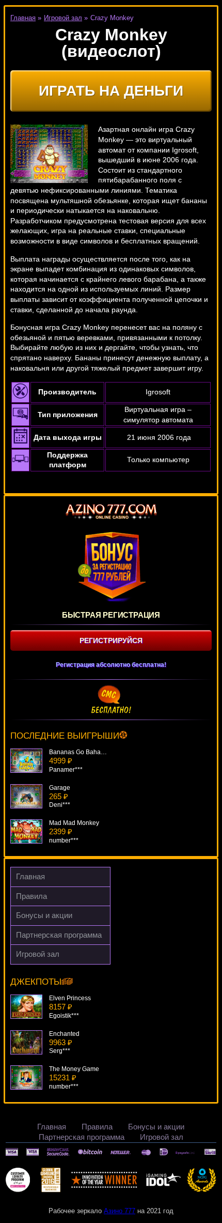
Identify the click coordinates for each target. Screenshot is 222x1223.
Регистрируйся (111, 640)
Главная (30, 876)
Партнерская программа (59, 934)
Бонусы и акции (44, 915)
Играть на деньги (111, 91)
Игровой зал (37, 954)
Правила (31, 896)
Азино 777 (119, 1211)
